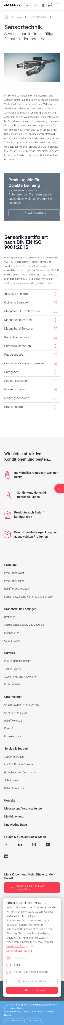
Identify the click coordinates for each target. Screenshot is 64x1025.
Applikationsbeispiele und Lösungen (24, 624)
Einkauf (8, 728)
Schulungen (11, 780)
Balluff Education (14, 788)
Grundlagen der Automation (20, 772)
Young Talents (12, 668)
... (19, 15)
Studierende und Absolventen (21, 676)
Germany (36, 1020)
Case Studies (12, 640)
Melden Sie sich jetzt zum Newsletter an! (30, 887)
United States (16, 1020)
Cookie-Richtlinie (15, 946)
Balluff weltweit (13, 720)
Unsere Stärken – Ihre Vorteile (21, 704)
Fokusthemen (12, 632)
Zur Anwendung (37, 212)
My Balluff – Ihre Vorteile (18, 764)
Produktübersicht (14, 572)
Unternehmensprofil (15, 712)
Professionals (12, 684)
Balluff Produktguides (16, 588)
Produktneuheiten (14, 580)
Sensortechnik (38, 17)
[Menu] (58, 5)
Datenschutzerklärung (19, 950)
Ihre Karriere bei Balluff (17, 660)
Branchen (9, 616)
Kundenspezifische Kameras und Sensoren (29, 596)
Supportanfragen (14, 756)
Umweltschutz (12, 736)
